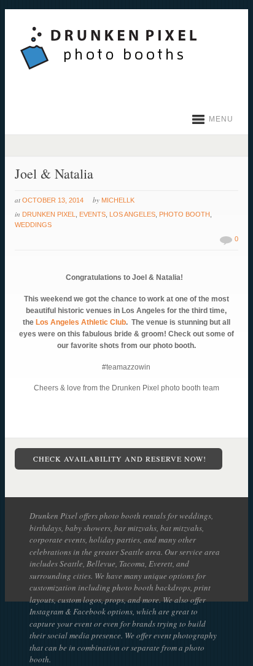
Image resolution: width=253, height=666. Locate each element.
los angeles (132, 214)
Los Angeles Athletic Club (81, 322)
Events (92, 214)
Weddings (33, 224)
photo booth (184, 214)
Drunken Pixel (49, 214)
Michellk (117, 200)
